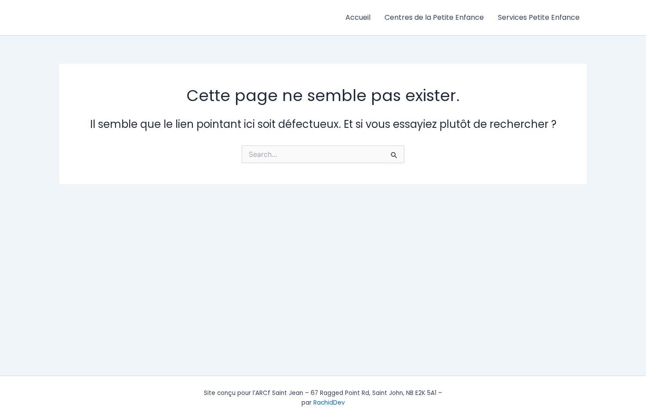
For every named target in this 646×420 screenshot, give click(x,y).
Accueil (357, 17)
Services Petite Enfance (539, 17)
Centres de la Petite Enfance (434, 17)
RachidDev (329, 402)
